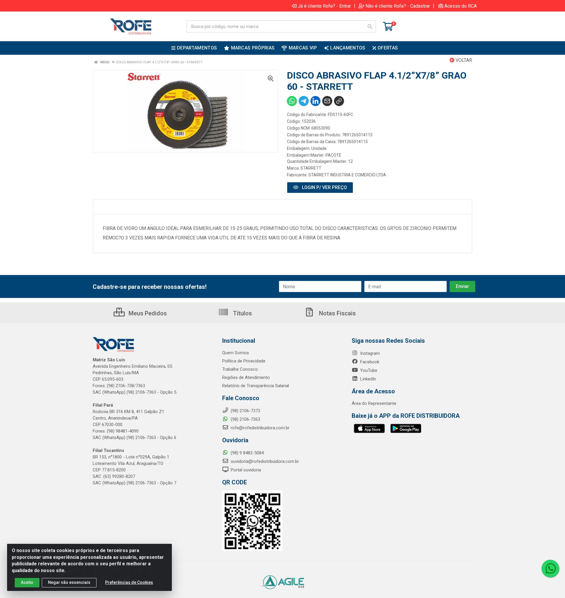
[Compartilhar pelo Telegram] (304, 101)
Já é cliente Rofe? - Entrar (324, 6)
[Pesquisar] (370, 26)
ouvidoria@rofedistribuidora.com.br (264, 461)
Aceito (27, 582)
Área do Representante (374, 403)
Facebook (369, 362)
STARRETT (310, 168)
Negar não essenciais (69, 582)
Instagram (369, 353)
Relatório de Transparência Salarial (255, 385)
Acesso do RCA (460, 6)
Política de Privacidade (243, 361)
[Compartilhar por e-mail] (327, 101)
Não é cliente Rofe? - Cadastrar (397, 6)
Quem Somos (235, 352)
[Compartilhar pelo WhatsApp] (292, 101)
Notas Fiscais (337, 313)
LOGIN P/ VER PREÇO (324, 187)
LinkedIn (367, 379)
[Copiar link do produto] (339, 101)
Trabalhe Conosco (240, 369)
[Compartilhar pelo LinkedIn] (315, 101)
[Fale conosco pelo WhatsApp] (550, 568)
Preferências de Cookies (129, 582)
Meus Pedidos (147, 313)
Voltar (463, 60)
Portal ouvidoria (245, 470)
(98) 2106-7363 (245, 419)
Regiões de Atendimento (246, 377)
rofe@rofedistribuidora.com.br (260, 427)
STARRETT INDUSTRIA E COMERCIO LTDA (347, 175)
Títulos (242, 313)
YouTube (368, 370)
